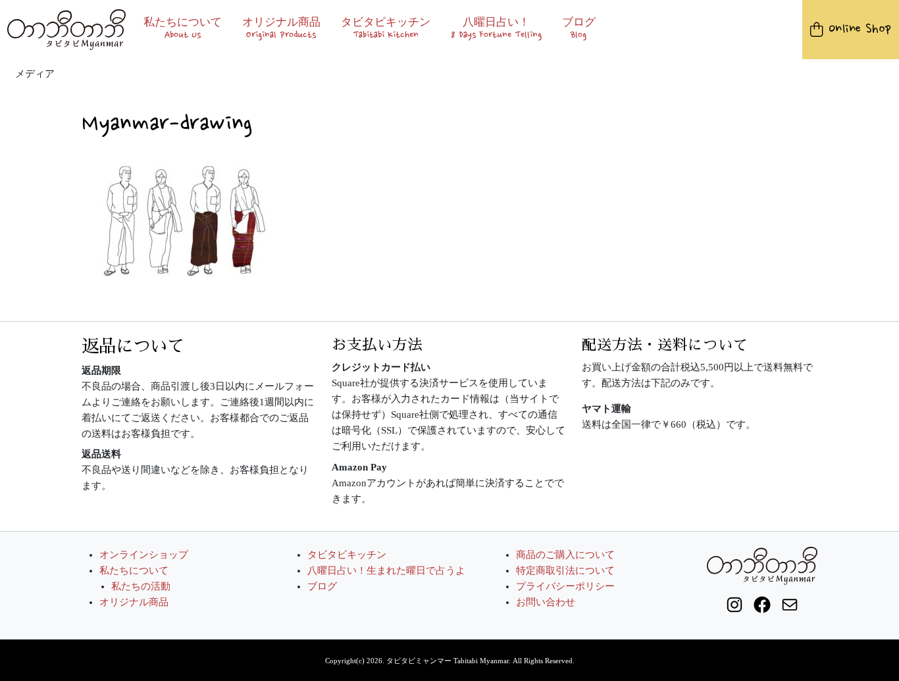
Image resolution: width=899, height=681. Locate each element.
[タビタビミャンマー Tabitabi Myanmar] (67, 29)
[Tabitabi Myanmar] (762, 564)
